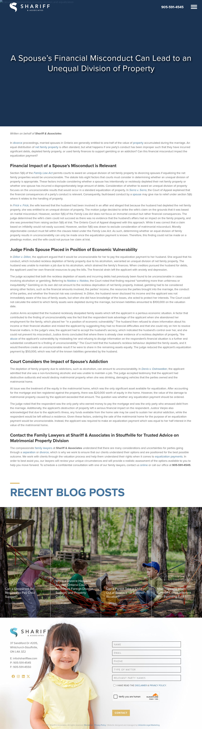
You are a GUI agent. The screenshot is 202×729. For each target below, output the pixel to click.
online (144, 465)
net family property (46, 147)
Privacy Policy (158, 685)
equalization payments (169, 456)
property (138, 143)
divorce (17, 143)
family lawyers (43, 448)
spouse (137, 194)
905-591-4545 (172, 7)
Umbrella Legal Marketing (149, 725)
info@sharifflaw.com (25, 658)
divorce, (44, 452)
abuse (14, 339)
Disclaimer (141, 685)
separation (29, 452)
